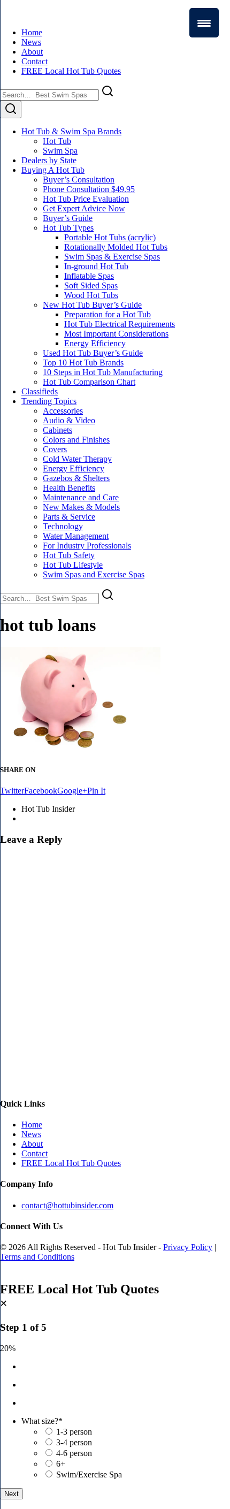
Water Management (76, 535)
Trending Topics (48, 401)
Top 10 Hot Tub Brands (83, 362)
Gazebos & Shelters (76, 478)
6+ (60, 1463)
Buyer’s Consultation (78, 179)
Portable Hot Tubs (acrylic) (110, 237)
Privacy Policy (187, 1247)
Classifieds (39, 391)
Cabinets (57, 430)
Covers (55, 449)
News (31, 42)
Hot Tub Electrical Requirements (119, 324)
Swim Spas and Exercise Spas (93, 574)
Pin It (96, 790)
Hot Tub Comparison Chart (89, 381)
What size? (42, 1421)
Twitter (12, 790)
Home (31, 32)
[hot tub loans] (80, 748)
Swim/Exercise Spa (89, 1474)
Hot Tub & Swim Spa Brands (71, 131)
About (32, 51)
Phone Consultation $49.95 (89, 189)
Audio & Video (69, 420)
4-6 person (74, 1453)
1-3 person (74, 1431)
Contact (34, 61)
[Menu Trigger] (204, 22)
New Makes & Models (81, 507)
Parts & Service (69, 516)
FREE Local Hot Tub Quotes (71, 70)
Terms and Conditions (37, 1256)
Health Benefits (69, 487)
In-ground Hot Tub (96, 266)
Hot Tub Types (68, 227)
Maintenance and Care (81, 497)
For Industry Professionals (87, 545)
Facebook (40, 790)
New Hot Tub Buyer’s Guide (92, 304)
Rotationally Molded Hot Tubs (115, 246)
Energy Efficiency (95, 343)
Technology (63, 526)
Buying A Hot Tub (53, 169)
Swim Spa (60, 150)
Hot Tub (57, 141)
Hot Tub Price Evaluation (86, 198)
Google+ (72, 790)
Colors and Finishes (76, 439)
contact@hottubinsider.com (67, 1205)
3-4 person (74, 1442)
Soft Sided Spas (91, 285)
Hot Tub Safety (69, 555)
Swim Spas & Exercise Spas (112, 256)
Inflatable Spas (89, 275)
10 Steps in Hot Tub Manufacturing (103, 372)
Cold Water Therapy (77, 458)
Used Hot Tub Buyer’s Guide (93, 352)
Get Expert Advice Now (84, 208)
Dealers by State (48, 160)
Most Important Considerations (116, 333)
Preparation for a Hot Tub (107, 314)
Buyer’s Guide (68, 218)
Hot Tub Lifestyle (73, 564)
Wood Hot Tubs (91, 295)
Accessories (63, 410)
